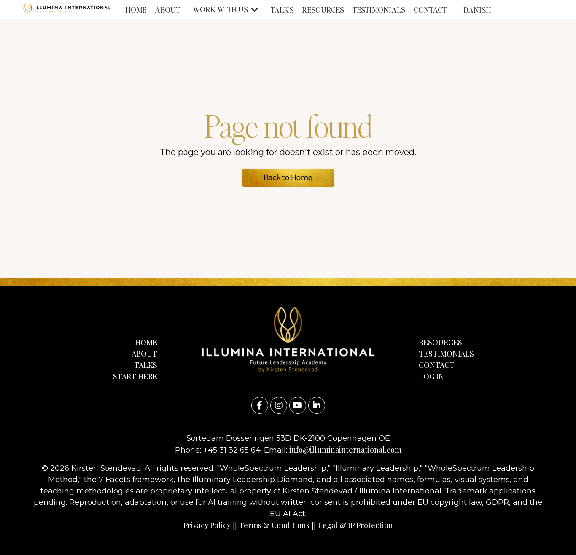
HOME (135, 9)
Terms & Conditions (274, 525)
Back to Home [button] (288, 178)
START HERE (135, 376)
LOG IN (431, 376)
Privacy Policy (207, 525)
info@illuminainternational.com (345, 450)
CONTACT (430, 9)
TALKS (282, 9)
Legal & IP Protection (355, 525)
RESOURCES (323, 9)
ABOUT (167, 9)
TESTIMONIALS (379, 9)
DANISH (477, 9)
